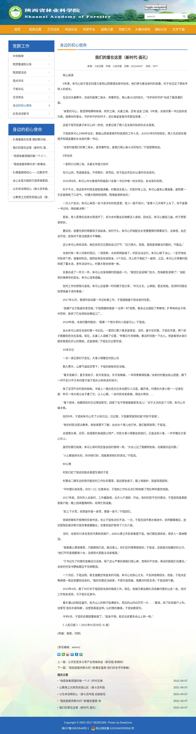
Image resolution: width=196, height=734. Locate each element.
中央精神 (18, 56)
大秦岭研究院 (142, 31)
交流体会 (18, 97)
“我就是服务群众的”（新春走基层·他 (32, 164)
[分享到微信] (63, 654)
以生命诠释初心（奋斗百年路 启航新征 (32, 188)
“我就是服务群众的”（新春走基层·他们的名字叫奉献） (99, 667)
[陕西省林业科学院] (61, 12)
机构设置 (35, 29)
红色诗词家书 (21, 113)
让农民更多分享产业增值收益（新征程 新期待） (96, 661)
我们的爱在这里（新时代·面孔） (32, 147)
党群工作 (125, 29)
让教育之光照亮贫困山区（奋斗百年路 (32, 197)
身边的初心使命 (22, 105)
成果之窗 (107, 29)
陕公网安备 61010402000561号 (114, 728)
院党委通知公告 (22, 64)
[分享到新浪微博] (67, 654)
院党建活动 (19, 72)
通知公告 (161, 29)
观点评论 (18, 80)
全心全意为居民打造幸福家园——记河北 (32, 180)
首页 (17, 29)
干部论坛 (18, 88)
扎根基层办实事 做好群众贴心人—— (32, 139)
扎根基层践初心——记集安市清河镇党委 (32, 172)
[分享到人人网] (76, 654)
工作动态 (53, 29)
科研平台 (89, 29)
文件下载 (178, 29)
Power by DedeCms (120, 722)
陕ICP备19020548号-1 (75, 728)
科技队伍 (71, 29)
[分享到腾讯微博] (72, 654)
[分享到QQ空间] (81, 654)
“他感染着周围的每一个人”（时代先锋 (32, 155)
